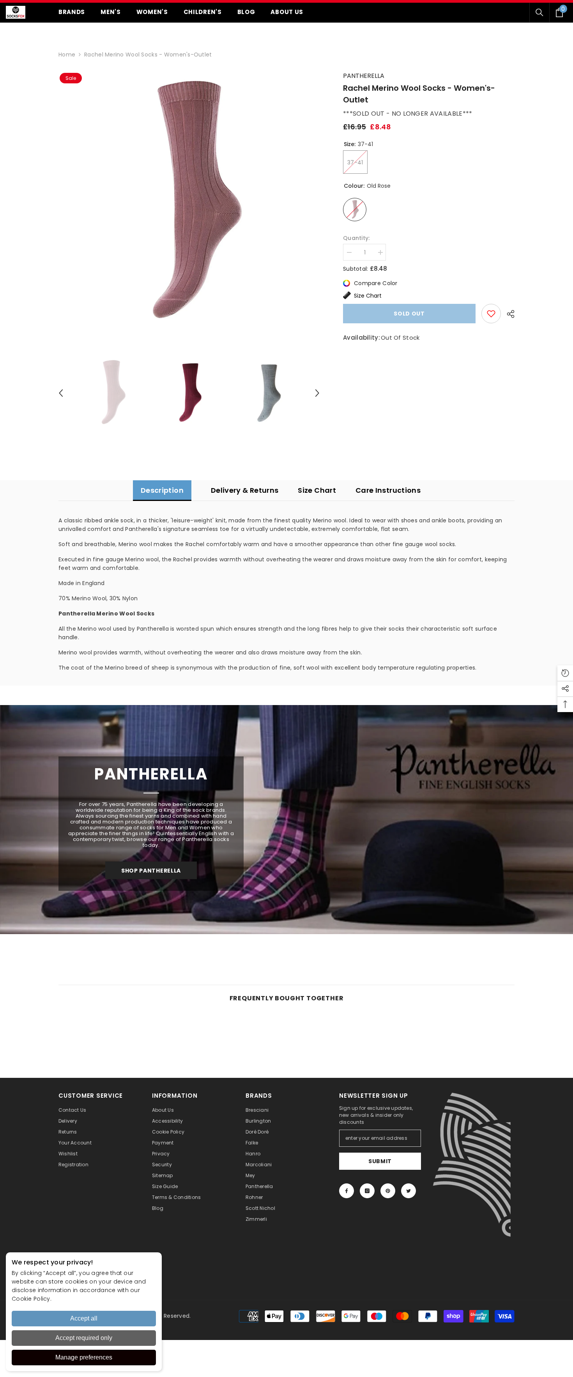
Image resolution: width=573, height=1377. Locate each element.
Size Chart (368, 296)
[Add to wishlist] (491, 313)
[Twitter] (408, 1190)
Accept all (83, 1318)
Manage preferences (83, 1357)
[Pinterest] (387, 1190)
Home (66, 54)
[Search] (539, 12)
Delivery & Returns (244, 490)
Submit (380, 1161)
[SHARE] (508, 314)
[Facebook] (346, 1190)
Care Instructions (388, 490)
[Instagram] (367, 1190)
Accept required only (83, 1338)
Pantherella (363, 75)
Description (162, 490)
